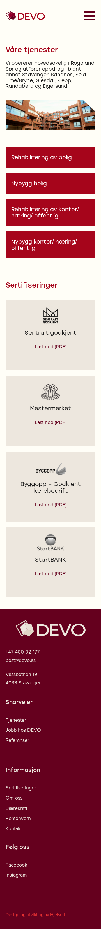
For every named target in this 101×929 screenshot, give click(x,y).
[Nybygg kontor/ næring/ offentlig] (50, 244)
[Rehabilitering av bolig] (50, 157)
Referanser (17, 739)
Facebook (16, 864)
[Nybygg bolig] (50, 183)
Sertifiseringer (21, 787)
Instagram (16, 874)
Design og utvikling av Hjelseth (36, 914)
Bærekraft (16, 808)
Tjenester (16, 719)
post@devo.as (21, 660)
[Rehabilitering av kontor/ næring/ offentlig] (50, 212)
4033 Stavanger (23, 682)
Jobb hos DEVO (23, 729)
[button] (88, 15)
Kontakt (14, 828)
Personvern (18, 818)
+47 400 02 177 (23, 651)
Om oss (14, 797)
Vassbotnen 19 (21, 674)
